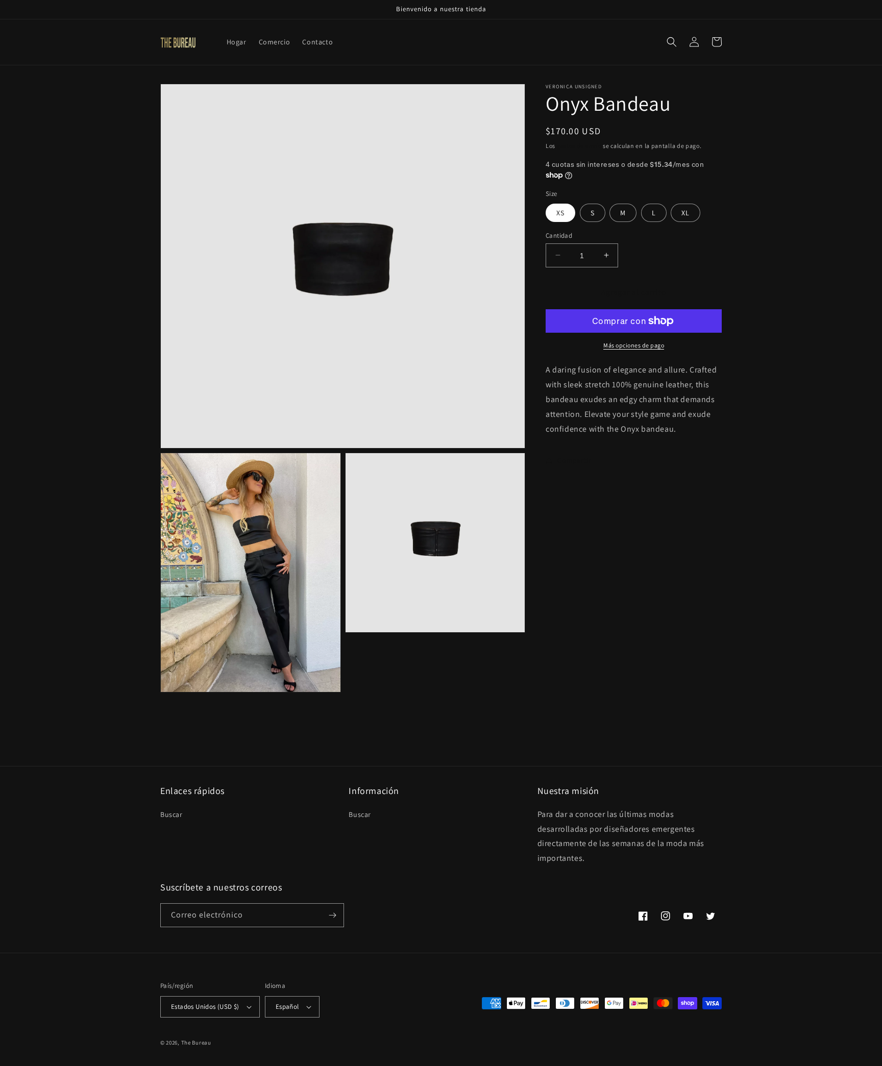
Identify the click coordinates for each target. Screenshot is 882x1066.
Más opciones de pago (633, 345)
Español (287, 1006)
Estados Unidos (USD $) (205, 1006)
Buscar (171, 814)
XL (685, 212)
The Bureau (196, 1042)
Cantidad (559, 235)
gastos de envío (579, 146)
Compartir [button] (574, 459)
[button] (671, 42)
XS (560, 212)
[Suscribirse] (332, 915)
